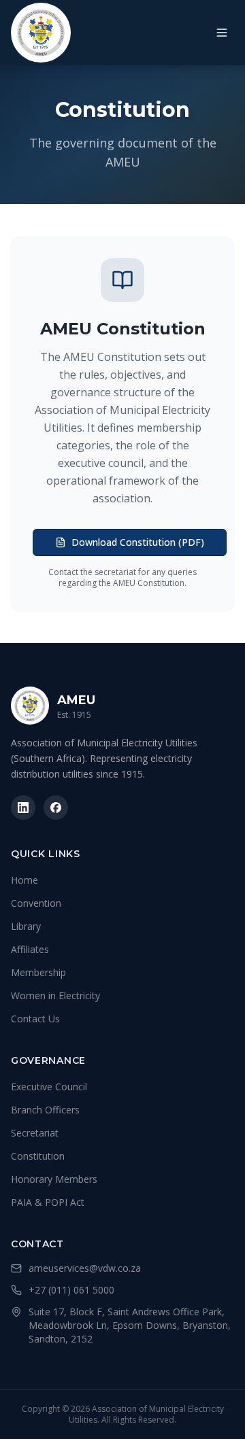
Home (24, 879)
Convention (36, 903)
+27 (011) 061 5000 (71, 1289)
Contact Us (35, 1018)
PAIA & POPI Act (47, 1202)
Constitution (38, 1155)
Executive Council (49, 1086)
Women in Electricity (55, 995)
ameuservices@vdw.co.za (85, 1268)
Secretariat (35, 1132)
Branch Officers (45, 1109)
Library (26, 926)
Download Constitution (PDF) (137, 542)
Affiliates (30, 949)
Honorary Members (54, 1179)
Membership (38, 972)
